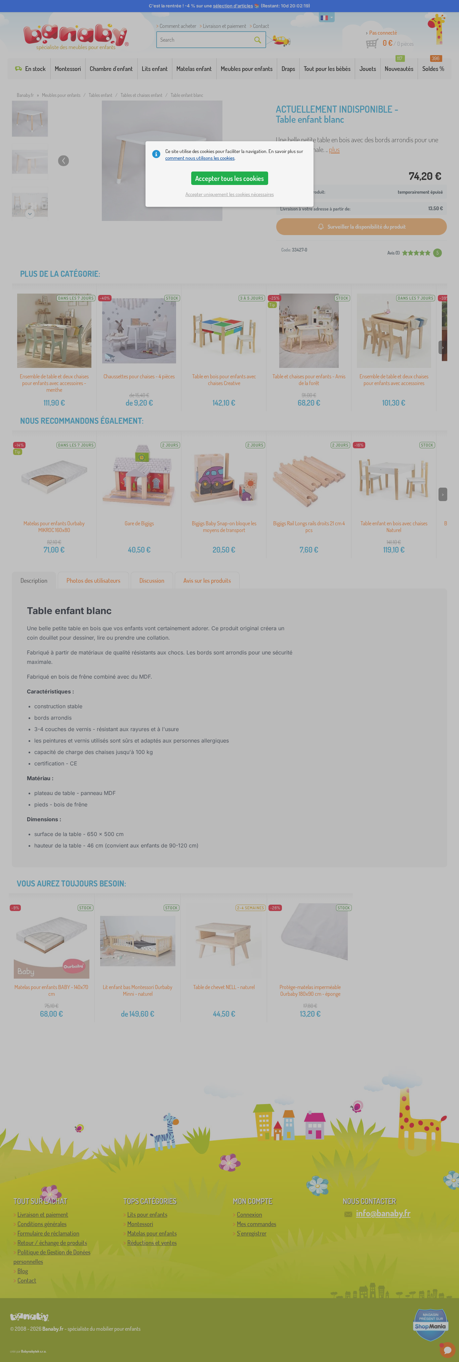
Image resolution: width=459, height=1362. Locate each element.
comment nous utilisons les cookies (200, 158)
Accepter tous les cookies (229, 178)
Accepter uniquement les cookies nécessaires (229, 194)
